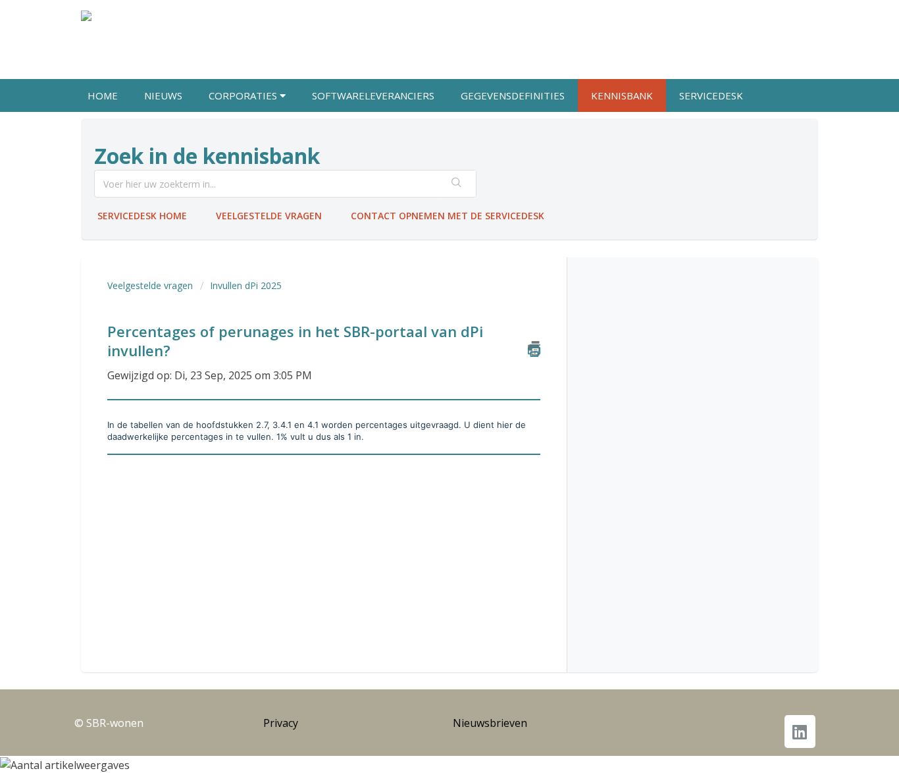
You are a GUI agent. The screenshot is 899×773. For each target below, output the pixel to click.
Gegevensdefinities (513, 95)
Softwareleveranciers (373, 95)
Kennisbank (622, 95)
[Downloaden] (425, 214)
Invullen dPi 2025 (246, 285)
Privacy (280, 723)
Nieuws (163, 95)
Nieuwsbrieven (490, 723)
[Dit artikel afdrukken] (534, 348)
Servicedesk (711, 95)
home (103, 95)
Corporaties (244, 95)
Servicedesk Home (142, 215)
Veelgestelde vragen (269, 215)
